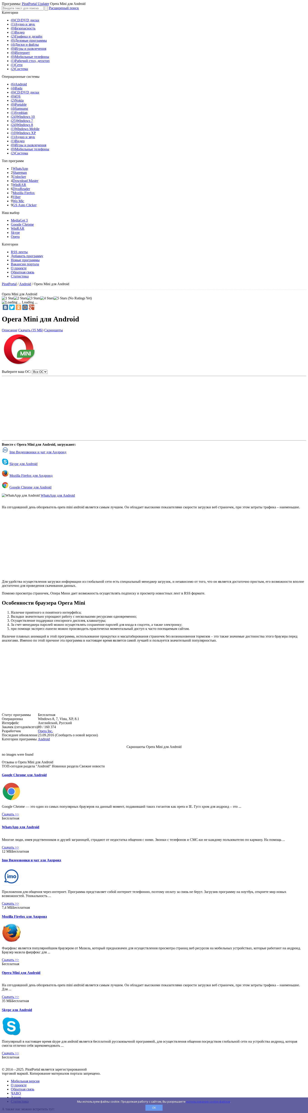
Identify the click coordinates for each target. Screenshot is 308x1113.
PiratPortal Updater (35, 4)
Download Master (25, 181)
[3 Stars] (33, 298)
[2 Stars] (20, 298)
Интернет (20, 53)
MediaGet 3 (19, 220)
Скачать (10, 814)
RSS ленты (19, 252)
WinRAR (19, 185)
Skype (15, 232)
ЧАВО (16, 1093)
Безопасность (23, 28)
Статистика (20, 276)
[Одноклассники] (18, 307)
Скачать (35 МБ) (30, 330)
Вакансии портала (25, 264)
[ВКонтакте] (5, 307)
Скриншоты (53, 330)
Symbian (19, 113)
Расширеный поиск (64, 8)
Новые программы (25, 260)
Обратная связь (22, 272)
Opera (15, 237)
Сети (17, 65)
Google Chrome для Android (30, 487)
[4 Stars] (47, 298)
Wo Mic (18, 201)
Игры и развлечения (28, 48)
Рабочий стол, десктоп (30, 61)
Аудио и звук (23, 24)
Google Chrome (22, 224)
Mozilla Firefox (24, 193)
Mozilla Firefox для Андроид (31, 475)
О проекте (19, 268)
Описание (9, 330)
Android (19, 84)
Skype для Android (23, 464)
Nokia (17, 100)
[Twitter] (12, 307)
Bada (16, 88)
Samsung (19, 108)
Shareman (20, 172)
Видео (18, 32)
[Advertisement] (154, 406)
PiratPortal (9, 284)
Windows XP (23, 133)
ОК (154, 1107)
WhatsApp (20, 168)
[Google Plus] (31, 307)
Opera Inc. (45, 731)
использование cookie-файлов (208, 1101)
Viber (17, 197)
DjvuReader (21, 189)
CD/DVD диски (25, 20)
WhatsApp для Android (58, 495)
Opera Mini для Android (21, 973)
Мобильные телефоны (30, 57)
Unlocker (19, 177)
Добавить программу (27, 256)
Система (19, 69)
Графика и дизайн (26, 36)
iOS (16, 96)
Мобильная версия (25, 1081)
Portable (19, 104)
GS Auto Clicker (25, 205)
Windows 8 (22, 125)
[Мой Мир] (25, 307)
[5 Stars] (60, 298)
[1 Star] (8, 298)
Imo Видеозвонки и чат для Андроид (37, 452)
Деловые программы (29, 40)
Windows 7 (22, 121)
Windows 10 (23, 117)
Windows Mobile (25, 129)
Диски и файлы (25, 44)
